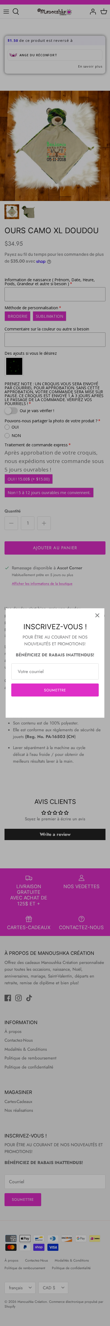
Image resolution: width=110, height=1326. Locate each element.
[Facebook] (47, 707)
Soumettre (55, 690)
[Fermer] (97, 615)
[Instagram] (55, 707)
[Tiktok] (63, 707)
